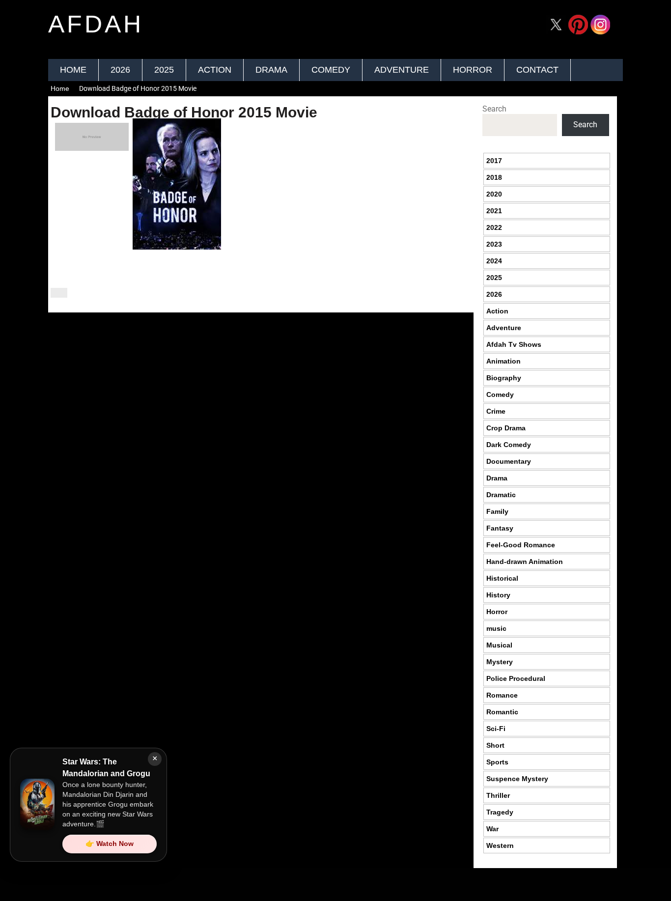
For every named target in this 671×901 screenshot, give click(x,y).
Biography (503, 378)
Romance (502, 695)
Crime (495, 411)
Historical (502, 578)
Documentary (508, 461)
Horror (472, 70)
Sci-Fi (495, 728)
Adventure (401, 70)
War (492, 829)
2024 (494, 261)
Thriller (498, 795)
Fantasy (499, 528)
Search (494, 108)
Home (73, 70)
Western (500, 845)
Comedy (330, 70)
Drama (271, 70)
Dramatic (501, 495)
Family (497, 511)
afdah (95, 24)
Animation (503, 361)
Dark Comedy (508, 445)
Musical (499, 645)
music (496, 628)
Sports (497, 762)
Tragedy (499, 812)
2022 (494, 227)
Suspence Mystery (517, 779)
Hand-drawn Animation (524, 561)
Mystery (499, 662)
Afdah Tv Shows (513, 344)
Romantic (502, 712)
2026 (120, 70)
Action (214, 70)
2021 (494, 211)
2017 (494, 161)
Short (495, 745)
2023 (494, 244)
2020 (494, 194)
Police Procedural (515, 678)
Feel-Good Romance (520, 545)
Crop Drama (506, 428)
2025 (164, 70)
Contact (537, 70)
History (498, 595)
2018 (494, 177)
